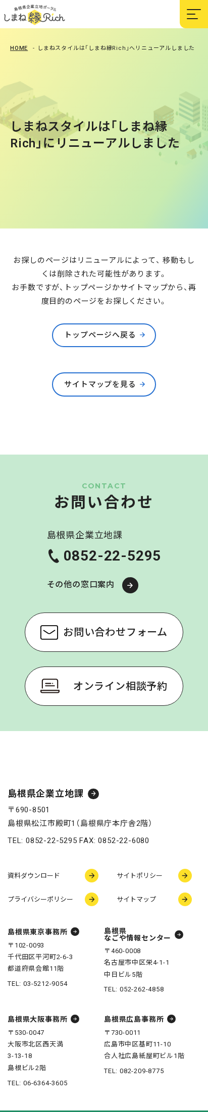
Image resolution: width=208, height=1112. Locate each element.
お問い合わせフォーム (115, 632)
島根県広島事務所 (134, 1019)
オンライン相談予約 (120, 686)
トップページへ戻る (100, 335)
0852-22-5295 (113, 555)
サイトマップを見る (100, 384)
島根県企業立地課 (45, 794)
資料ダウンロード (34, 875)
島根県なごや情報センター (137, 934)
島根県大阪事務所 (37, 1019)
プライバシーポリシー (40, 899)
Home (19, 48)
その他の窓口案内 (81, 584)
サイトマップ (136, 899)
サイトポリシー (140, 875)
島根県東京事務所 (37, 932)
